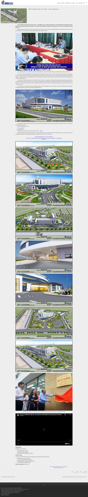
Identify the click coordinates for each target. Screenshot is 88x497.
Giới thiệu (62, 3)
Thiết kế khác (73, 3)
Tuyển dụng (80, 3)
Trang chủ (58, 3)
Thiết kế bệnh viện (67, 3)
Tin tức (77, 3)
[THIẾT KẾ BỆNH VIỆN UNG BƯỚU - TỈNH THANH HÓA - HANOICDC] (7, 2)
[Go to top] (44, 485)
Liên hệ (84, 3)
